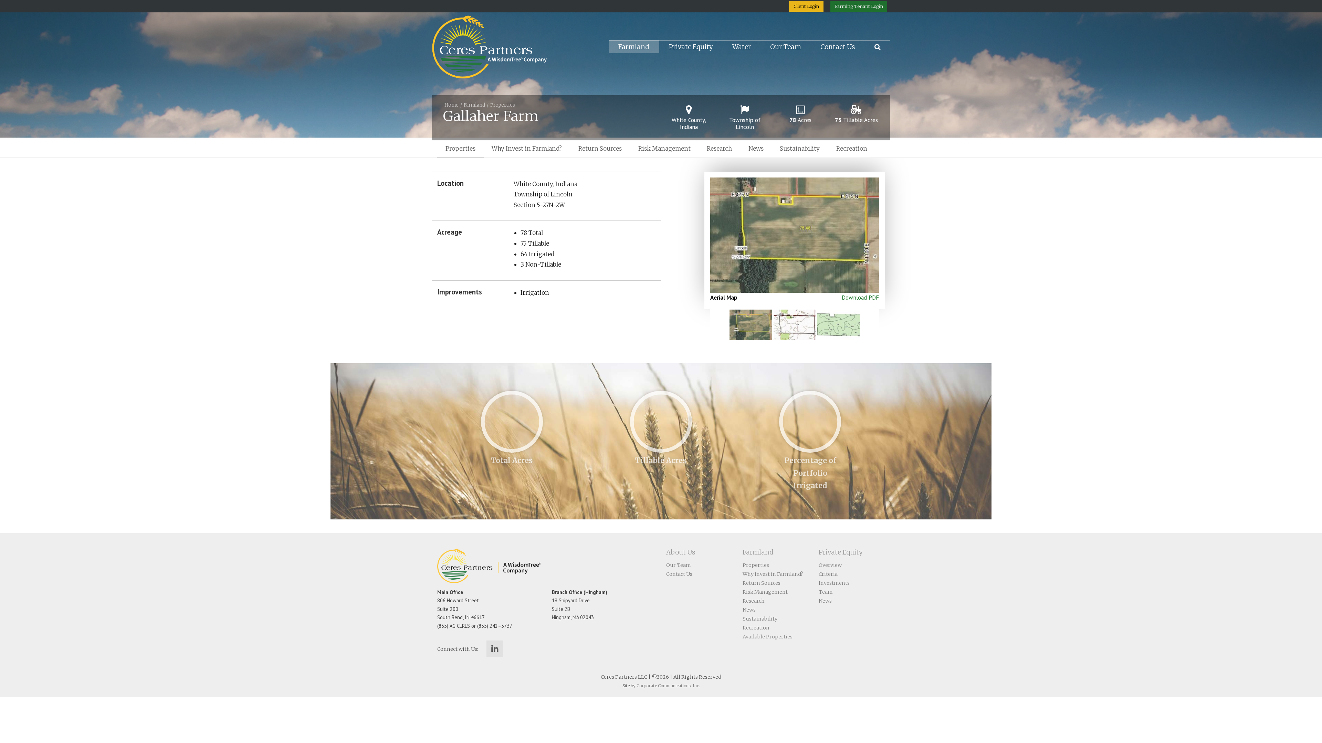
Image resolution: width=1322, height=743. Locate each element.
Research (719, 148)
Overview (830, 565)
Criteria (828, 574)
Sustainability (800, 148)
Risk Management (664, 148)
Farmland (633, 47)
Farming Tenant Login (859, 6)
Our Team (785, 47)
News (756, 148)
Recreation (851, 148)
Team (826, 592)
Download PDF (860, 297)
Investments (834, 583)
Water (741, 47)
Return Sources (600, 148)
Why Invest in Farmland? (527, 148)
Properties (502, 105)
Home (451, 105)
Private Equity (691, 47)
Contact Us (837, 47)
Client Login (806, 6)
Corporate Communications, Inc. (668, 685)
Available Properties (768, 637)
